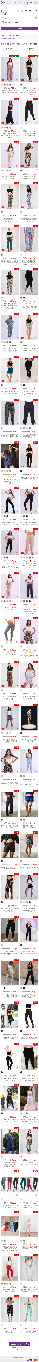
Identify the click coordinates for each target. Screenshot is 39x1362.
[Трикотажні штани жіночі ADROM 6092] (10, 1268)
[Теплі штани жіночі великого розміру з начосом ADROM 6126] (10, 1225)
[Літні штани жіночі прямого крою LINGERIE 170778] (29, 542)
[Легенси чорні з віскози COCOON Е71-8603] (10, 1057)
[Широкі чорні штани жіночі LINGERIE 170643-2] (29, 930)
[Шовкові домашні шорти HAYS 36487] (29, 846)
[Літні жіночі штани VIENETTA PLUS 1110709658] (29, 1141)
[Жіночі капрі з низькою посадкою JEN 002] (29, 282)
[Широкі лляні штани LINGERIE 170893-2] (10, 155)
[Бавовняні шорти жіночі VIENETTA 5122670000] (10, 370)
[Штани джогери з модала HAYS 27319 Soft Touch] (10, 930)
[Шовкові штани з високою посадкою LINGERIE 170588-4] (10, 1141)
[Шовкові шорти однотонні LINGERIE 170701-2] (29, 887)
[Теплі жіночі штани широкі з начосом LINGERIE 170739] (29, 586)
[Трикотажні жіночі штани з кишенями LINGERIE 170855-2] (10, 327)
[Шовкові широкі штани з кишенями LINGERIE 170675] (29, 1098)
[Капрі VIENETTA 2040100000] (10, 1309)
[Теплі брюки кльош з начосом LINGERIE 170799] (10, 501)
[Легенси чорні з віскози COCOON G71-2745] (10, 1098)
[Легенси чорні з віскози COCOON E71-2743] (10, 1016)
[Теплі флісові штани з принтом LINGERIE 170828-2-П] (10, 413)
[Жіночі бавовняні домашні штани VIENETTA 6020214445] (29, 69)
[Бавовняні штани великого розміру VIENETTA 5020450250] (10, 196)
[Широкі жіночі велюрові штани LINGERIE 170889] (10, 69)
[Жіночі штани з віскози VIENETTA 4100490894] (10, 239)
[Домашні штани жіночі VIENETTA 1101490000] (29, 1268)
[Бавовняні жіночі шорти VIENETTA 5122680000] (29, 327)
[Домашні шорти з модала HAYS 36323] (29, 804)
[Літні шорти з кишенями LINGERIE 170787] (29, 631)
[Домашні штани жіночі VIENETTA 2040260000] (10, 1184)
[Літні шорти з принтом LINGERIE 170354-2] (29, 675)
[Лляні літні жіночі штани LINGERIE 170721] (29, 761)
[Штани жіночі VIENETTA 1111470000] (29, 1309)
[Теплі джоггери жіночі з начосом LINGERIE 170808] (29, 501)
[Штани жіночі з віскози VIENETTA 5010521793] (29, 456)
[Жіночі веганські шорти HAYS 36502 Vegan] (10, 846)
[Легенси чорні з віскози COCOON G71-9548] (29, 1057)
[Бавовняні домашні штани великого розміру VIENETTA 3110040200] (29, 239)
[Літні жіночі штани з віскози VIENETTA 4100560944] (10, 675)
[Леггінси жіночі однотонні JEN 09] (10, 631)
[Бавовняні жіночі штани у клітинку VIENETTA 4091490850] (29, 196)
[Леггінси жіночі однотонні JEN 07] (29, 112)
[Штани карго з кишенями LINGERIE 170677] (29, 973)
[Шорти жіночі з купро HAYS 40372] (29, 718)
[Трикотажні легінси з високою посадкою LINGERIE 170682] (10, 973)
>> (24, 1349)
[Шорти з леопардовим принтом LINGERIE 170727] (10, 761)
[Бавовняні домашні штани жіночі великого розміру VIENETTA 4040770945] (10, 282)
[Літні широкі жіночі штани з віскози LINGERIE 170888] (10, 112)
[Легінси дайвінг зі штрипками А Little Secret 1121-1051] (29, 370)
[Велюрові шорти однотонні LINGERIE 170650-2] (10, 456)
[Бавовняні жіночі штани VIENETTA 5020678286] (29, 155)
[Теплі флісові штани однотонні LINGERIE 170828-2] (29, 413)
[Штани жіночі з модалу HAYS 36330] (10, 804)
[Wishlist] (17, 80)
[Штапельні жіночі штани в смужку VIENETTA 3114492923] (10, 887)
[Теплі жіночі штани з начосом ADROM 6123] (29, 1225)
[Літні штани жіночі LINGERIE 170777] (10, 586)
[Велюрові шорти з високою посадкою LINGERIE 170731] (10, 718)
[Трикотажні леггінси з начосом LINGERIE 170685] (10, 542)
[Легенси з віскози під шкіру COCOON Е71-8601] (29, 1016)
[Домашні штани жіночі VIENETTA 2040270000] (29, 1184)
